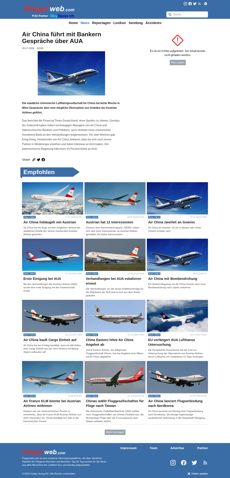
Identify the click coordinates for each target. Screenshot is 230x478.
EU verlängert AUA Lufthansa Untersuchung (173, 301)
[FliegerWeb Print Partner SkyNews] (61, 15)
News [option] (85, 23)
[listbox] (73, 23)
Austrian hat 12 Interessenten (102, 184)
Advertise (177, 448)
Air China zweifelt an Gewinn (164, 184)
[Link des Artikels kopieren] (34, 159)
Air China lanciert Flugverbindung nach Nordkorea (177, 363)
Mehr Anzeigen (115, 432)
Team (153, 448)
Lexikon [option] (119, 23)
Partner (202, 448)
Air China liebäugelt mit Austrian (41, 184)
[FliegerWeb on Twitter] (194, 4)
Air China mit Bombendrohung (165, 240)
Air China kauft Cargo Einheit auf (41, 301)
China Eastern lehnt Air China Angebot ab (109, 301)
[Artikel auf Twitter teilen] (38, 159)
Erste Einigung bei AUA (36, 240)
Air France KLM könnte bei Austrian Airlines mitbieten (48, 365)
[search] (170, 14)
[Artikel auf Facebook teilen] (43, 159)
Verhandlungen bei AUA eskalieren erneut (110, 240)
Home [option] (73, 23)
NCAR (40, 48)
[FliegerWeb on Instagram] (185, 4)
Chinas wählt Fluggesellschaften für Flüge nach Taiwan (113, 365)
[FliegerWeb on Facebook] (190, 4)
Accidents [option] (153, 23)
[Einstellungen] (205, 3)
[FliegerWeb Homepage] (48, 7)
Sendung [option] (136, 23)
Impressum (128, 448)
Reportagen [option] (101, 23)
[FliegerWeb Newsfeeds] (199, 3)
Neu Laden (177, 62)
